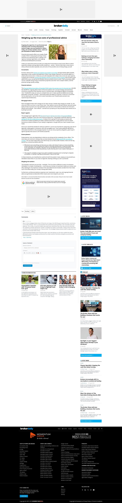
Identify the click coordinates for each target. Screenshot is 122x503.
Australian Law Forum (45, 464)
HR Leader (22, 460)
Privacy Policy (87, 501)
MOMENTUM (31, 21)
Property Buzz (23, 465)
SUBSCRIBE (24, 496)
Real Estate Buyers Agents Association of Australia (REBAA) (56, 116)
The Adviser (22, 472)
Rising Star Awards (65, 469)
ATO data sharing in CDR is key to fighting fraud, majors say (48, 287)
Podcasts (86, 30)
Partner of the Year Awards (67, 464)
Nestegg (22, 463)
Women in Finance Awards (67, 475)
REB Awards (64, 468)
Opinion (75, 428)
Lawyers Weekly (23, 461)
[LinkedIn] (94, 21)
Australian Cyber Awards (45, 457)
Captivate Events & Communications (90, 475)
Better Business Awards (45, 472)
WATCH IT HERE (87, 268)
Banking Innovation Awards (46, 470)
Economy (41, 30)
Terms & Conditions (97, 501)
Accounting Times (24, 447)
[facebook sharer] (47, 41)
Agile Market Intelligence (87, 477)
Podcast (85, 272)
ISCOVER (65, 428)
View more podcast (86, 355)
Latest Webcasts (87, 244)
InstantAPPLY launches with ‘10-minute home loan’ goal (28, 287)
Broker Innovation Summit (46, 477)
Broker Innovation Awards (46, 475)
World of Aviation (24, 475)
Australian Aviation (24, 451)
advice (32, 211)
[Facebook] (92, 21)
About (78, 21)
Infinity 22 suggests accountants (42, 72)
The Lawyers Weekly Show (88, 461)
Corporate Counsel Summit (67, 447)
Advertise (83, 21)
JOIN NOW (97, 205)
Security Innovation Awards (67, 471)
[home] (61, 26)
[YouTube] (101, 21)
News (59, 428)
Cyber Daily (22, 454)
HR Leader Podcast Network (88, 453)
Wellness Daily (23, 474)
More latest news (86, 421)
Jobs (99, 428)
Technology (53, 30)
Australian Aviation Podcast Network (90, 447)
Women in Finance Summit (67, 476)
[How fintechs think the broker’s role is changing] (67, 280)
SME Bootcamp (64, 473)
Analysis (70, 428)
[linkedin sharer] (49, 41)
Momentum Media (86, 474)
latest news (85, 360)
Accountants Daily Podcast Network (90, 445)
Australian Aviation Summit (46, 454)
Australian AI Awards (45, 450)
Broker (30, 30)
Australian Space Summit (46, 468)
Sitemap (63, 494)
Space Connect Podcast (87, 456)
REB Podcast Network (87, 454)
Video (85, 428)
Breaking (27, 211)
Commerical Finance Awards (67, 445)
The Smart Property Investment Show (90, 463)
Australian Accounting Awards (47, 449)
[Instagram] (98, 21)
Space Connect (23, 470)
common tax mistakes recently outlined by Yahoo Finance (49, 77)
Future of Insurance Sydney (67, 457)
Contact (88, 21)
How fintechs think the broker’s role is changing (67, 286)
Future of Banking (65, 452)
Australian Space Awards (46, 466)
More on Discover (86, 101)
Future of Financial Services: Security (69, 455)
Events (95, 428)
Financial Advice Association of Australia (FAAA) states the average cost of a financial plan (47, 88)
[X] (96, 21)
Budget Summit (64, 443)
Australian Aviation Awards (46, 452)
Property (47, 30)
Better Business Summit (45, 473)
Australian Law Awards (45, 463)
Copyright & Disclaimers (75, 501)
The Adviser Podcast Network (88, 458)
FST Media (22, 458)
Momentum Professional (87, 468)
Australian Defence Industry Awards (48, 461)
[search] (101, 428)
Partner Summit (64, 466)
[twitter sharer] (50, 41)
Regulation (60, 30)
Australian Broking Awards (46, 456)
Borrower (74, 30)
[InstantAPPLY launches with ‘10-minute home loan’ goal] (29, 280)
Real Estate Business (24, 467)
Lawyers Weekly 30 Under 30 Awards (69, 461)
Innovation (67, 30)
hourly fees (54, 72)
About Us (63, 489)
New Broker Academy (66, 462)
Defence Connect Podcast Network (90, 451)
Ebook (91, 30)
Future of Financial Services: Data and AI (70, 454)
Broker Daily (22, 453)
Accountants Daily (24, 445)
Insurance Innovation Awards (67, 459)
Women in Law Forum (66, 480)
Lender (35, 30)
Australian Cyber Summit (46, 459)
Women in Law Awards (66, 478)
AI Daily (21, 449)
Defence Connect (24, 456)
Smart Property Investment (26, 468)
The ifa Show (85, 460)
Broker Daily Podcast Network (89, 449)
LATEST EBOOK (85, 216)
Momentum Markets (86, 472)
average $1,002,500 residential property (32, 119)
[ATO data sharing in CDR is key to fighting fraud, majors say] (48, 280)
